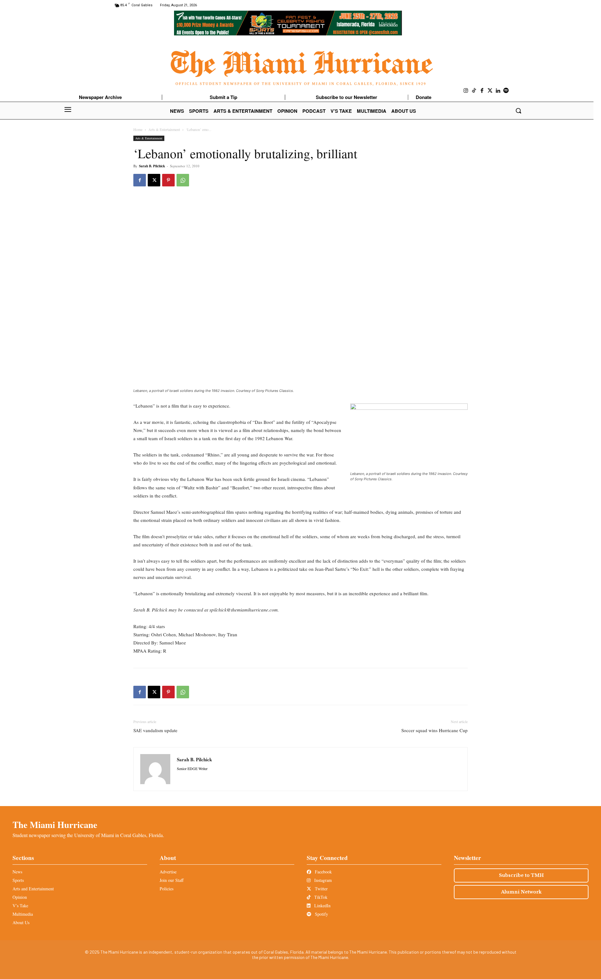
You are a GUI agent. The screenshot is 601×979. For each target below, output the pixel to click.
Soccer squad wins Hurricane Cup (434, 730)
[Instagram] (466, 91)
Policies (166, 889)
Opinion (20, 897)
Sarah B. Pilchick (152, 166)
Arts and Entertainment (33, 889)
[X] (154, 180)
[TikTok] (474, 91)
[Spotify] (506, 91)
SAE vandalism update (155, 730)
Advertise (168, 872)
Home (137, 129)
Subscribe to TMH (521, 875)
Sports (18, 880)
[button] (518, 111)
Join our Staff (171, 880)
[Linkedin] (498, 91)
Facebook (323, 872)
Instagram (322, 880)
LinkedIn (322, 906)
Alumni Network (521, 892)
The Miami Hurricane (55, 824)
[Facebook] (482, 91)
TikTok (320, 897)
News (17, 872)
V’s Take (20, 906)
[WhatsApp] (183, 180)
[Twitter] (490, 91)
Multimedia (23, 914)
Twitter (321, 889)
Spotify (321, 914)
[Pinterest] (168, 180)
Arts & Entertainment (164, 129)
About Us (21, 922)
